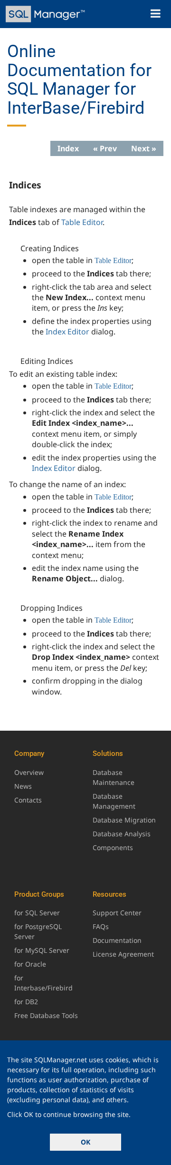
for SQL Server (37, 912)
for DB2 (26, 1001)
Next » (143, 148)
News (23, 786)
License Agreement (123, 954)
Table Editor (82, 222)
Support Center (117, 912)
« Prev (105, 148)
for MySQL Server (41, 950)
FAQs (101, 926)
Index (68, 148)
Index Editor (67, 331)
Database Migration (124, 819)
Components (113, 847)
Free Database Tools (46, 1015)
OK (85, 1141)
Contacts (28, 799)
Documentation (117, 940)
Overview (29, 772)
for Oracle (30, 964)
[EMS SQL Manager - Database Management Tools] (46, 14)
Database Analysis (122, 833)
